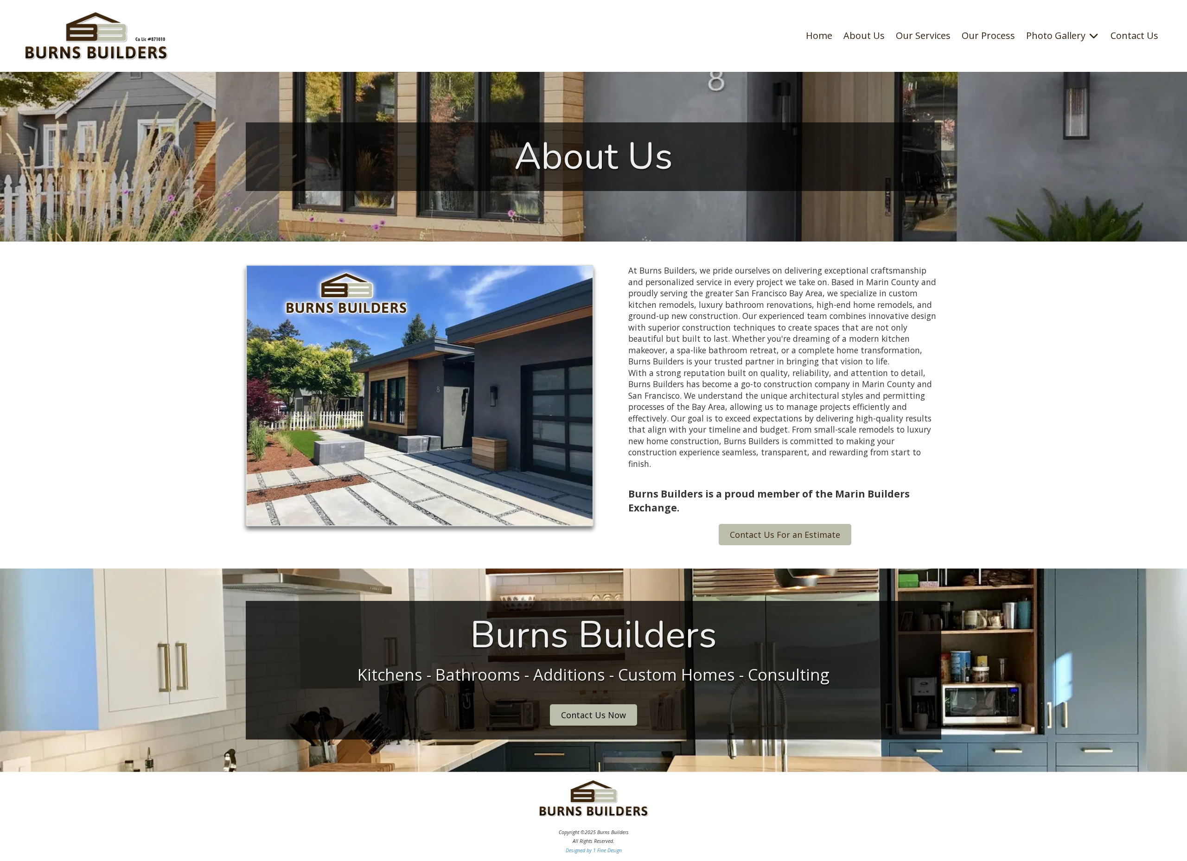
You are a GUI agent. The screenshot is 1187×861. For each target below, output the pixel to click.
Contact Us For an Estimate (785, 534)
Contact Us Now (593, 715)
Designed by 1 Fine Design (594, 850)
